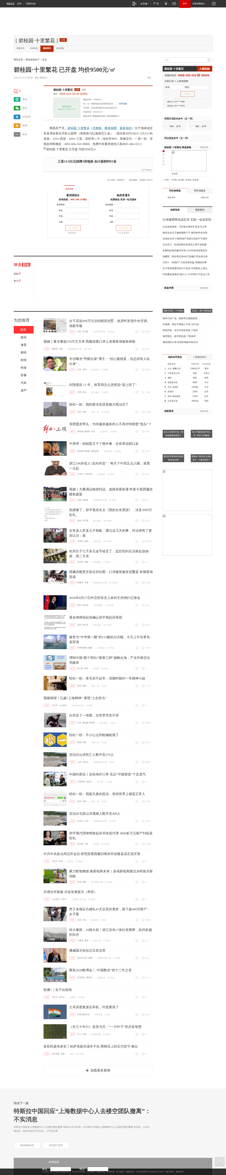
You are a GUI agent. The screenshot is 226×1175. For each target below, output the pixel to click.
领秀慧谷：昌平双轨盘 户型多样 (179, 336)
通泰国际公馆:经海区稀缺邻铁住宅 (180, 342)
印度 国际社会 (83, 1014)
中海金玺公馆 (174, 373)
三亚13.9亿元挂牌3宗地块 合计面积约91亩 (87, 161)
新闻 (72, 331)
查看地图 (123, 104)
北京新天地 (173, 401)
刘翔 (79, 392)
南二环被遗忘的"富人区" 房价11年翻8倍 (201, 434)
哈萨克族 (56, 1054)
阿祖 (84, 742)
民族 (63, 1054)
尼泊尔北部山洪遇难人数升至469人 (94, 813)
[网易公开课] (145, 3)
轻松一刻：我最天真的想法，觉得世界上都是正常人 (107, 794)
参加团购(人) (113, 116)
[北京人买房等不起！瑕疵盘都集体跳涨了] (173, 416)
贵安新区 (81, 977)
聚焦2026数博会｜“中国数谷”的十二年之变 (100, 970)
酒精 (84, 686)
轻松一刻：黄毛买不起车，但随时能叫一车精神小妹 (107, 678)
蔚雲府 (171, 392)
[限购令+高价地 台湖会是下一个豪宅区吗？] (201, 440)
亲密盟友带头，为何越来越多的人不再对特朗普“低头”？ (110, 424)
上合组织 (63, 705)
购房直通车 (123, 195)
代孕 (86, 844)
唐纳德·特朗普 (83, 431)
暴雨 (86, 940)
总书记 (62, 997)
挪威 (90, 958)
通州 (206, 368)
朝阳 (206, 378)
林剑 (79, 605)
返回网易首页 (27, 1145)
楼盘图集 (177, 147)
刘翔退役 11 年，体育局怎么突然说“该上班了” (103, 385)
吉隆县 (85, 500)
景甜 (79, 520)
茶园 (84, 1034)
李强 (61, 861)
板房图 (181, 180)
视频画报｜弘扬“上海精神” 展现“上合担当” (75, 698)
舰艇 (90, 648)
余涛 (79, 920)
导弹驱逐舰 (82, 648)
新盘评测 (169, 288)
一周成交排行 (200, 357)
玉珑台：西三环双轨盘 (201, 311)
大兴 (206, 387)
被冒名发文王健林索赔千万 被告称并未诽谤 (185, 232)
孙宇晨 (85, 520)
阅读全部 (204, 147)
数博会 (89, 977)
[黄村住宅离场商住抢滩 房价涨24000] (173, 440)
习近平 (55, 705)
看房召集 (69, 189)
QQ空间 (26, 117)
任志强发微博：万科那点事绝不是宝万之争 (185, 227)
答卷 (86, 668)
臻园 (170, 378)
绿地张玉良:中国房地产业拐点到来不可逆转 (185, 238)
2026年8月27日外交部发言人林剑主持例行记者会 (104, 598)
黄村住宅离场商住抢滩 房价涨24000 (173, 458)
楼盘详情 (87, 116)
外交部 (85, 605)
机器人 (89, 782)
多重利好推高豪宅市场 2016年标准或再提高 (185, 250)
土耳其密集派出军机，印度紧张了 (94, 1007)
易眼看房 (169, 411)
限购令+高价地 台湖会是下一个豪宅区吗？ (201, 458)
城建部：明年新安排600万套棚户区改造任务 (185, 256)
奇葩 (84, 412)
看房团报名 (73, 195)
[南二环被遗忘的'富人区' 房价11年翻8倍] (201, 416)
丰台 (206, 382)
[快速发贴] (16, 91)
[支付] (166, 3)
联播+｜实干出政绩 (58, 990)
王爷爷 (80, 474)
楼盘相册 (111, 128)
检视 (79, 742)
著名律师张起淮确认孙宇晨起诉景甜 (95, 617)
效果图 (175, 174)
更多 (25, 134)
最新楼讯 (47, 48)
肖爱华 (80, 541)
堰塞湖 (55, 349)
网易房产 (44, 78)
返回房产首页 (56, 1145)
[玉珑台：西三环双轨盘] (201, 295)
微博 (25, 125)
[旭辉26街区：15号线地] (173, 295)
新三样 (80, 668)
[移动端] (134, 3)
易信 (25, 99)
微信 (25, 108)
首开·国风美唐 (174, 396)
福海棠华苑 (173, 382)
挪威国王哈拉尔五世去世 (87, 950)
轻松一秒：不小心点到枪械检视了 (94, 735)
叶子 (79, 1034)
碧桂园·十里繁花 (63, 89)
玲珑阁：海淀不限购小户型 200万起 (181, 324)
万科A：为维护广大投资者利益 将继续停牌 (185, 262)
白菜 (79, 369)
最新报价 (126, 128)
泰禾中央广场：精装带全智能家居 (180, 318)
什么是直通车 (123, 233)
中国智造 (81, 782)
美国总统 (95, 451)
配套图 (196, 180)
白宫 (93, 431)
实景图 (188, 180)
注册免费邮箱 (198, 3)
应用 (19, 3)
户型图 (174, 180)
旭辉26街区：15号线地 (173, 311)
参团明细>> (73, 233)
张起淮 (85, 625)
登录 (185, 3)
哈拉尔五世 (82, 958)
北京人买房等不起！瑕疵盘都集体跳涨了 (173, 434)
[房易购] (55, 186)
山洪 (79, 762)
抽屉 (86, 562)
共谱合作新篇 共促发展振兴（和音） (70, 892)
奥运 (84, 392)
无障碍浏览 (31, 3)
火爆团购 (204, 68)
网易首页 (11, 3)
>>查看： (167, 180)
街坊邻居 (88, 474)
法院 (79, 331)
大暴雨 (80, 940)
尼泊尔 (85, 762)
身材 (79, 412)
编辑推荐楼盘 (175, 357)
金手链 (80, 562)
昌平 (206, 392)
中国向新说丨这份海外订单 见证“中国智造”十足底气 (107, 774)
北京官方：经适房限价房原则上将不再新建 (185, 244)
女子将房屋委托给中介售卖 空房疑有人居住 (185, 268)
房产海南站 (147, 170)
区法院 (85, 331)
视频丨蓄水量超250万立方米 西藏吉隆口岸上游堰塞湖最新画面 (89, 341)
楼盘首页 (20, 48)
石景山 (206, 373)
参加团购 (60, 48)
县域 (79, 882)
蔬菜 (84, 369)
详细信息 (34, 48)
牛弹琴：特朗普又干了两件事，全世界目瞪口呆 (104, 443)
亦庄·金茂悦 (173, 387)
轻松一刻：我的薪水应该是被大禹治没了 (99, 404)
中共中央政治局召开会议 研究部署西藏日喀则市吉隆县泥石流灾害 (92, 854)
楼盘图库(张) (99, 116)
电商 (84, 882)
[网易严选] (156, 3)
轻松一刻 (95, 412)
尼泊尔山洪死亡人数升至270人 (91, 754)
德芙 (79, 686)
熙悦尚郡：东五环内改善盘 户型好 (180, 330)
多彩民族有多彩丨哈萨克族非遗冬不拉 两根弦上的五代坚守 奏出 (91, 1046)
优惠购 (97, 128)
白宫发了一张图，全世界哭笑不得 (94, 715)
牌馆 (86, 541)
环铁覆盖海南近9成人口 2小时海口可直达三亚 (186, 274)
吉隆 (61, 349)
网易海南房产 (33, 59)
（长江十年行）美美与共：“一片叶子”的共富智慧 (105, 1027)
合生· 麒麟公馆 (174, 368)
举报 (149, 78)
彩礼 (84, 920)
